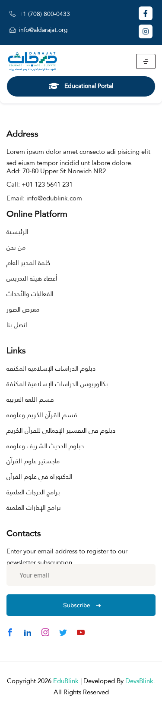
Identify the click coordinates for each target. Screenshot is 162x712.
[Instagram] (145, 31)
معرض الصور (22, 309)
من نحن (15, 247)
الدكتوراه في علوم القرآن (39, 477)
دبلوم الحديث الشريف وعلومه (45, 446)
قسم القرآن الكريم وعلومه (41, 415)
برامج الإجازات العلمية (33, 508)
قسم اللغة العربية (30, 399)
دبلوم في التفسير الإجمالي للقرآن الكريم (60, 431)
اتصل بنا (16, 325)
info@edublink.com (54, 198)
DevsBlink (139, 681)
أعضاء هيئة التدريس (31, 278)
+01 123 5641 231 (47, 184)
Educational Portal (88, 85)
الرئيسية (17, 232)
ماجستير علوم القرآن (33, 461)
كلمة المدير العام (28, 263)
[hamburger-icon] (146, 61)
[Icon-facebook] (145, 13)
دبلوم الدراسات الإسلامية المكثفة (50, 368)
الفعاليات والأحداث (30, 294)
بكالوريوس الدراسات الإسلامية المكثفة (57, 384)
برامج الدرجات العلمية (33, 492)
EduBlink (66, 681)
